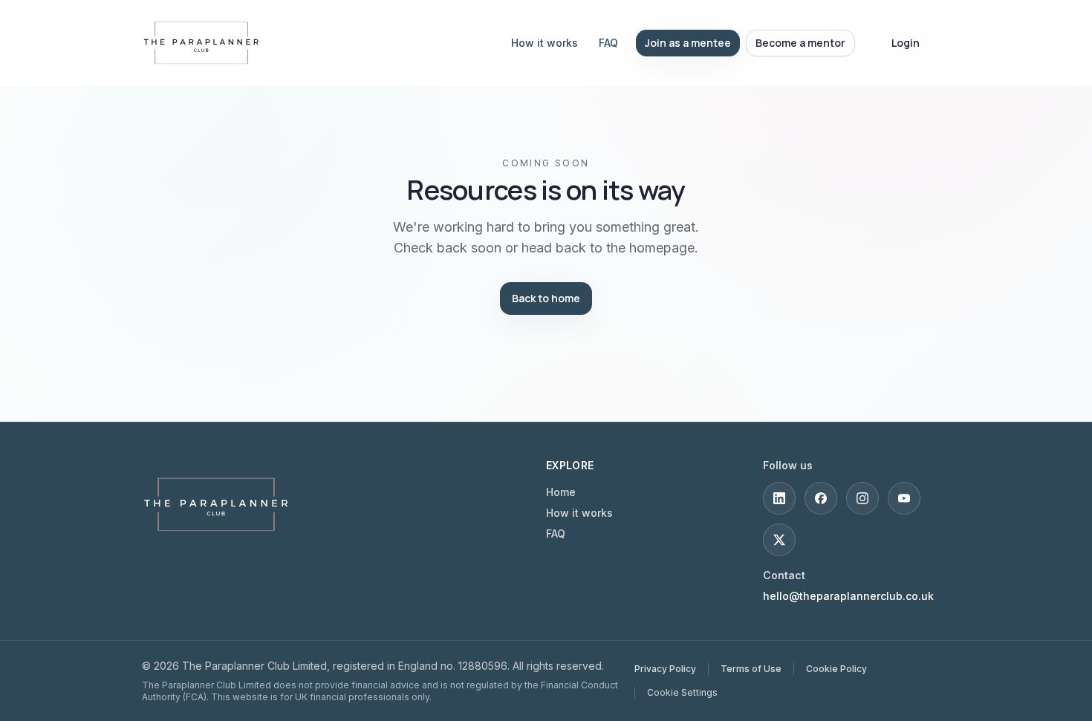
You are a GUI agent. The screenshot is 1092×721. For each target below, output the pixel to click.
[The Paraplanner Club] (216, 504)
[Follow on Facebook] (821, 498)
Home (561, 492)
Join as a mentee (688, 43)
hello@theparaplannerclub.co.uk (848, 596)
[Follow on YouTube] (904, 498)
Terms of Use (751, 668)
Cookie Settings (682, 692)
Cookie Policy (836, 668)
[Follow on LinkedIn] (779, 498)
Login (905, 43)
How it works (544, 42)
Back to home (546, 298)
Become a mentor (800, 43)
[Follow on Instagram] (862, 498)
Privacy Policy (665, 668)
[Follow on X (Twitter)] (779, 539)
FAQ (608, 42)
